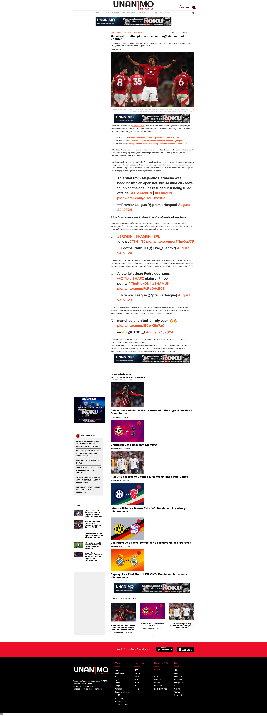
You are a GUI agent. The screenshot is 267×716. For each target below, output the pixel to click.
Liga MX (118, 695)
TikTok (177, 692)
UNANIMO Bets (162, 663)
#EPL (155, 236)
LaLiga (117, 686)
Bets (155, 13)
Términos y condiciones (83, 686)
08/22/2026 (126, 417)
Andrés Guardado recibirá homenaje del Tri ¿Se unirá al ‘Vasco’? (153, 138)
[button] (151, 636)
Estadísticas (143, 13)
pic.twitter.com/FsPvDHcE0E (141, 288)
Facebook (178, 679)
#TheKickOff (141, 193)
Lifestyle (157, 679)
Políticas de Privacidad (82, 689)
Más (176, 663)
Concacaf (119, 689)
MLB (136, 679)
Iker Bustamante (116, 49)
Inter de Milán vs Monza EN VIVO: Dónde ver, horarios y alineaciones (88, 480)
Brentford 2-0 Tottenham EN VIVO (134, 445)
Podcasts (116, 13)
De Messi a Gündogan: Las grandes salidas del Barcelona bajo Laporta (155, 141)
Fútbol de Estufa (129, 13)
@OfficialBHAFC (130, 278)
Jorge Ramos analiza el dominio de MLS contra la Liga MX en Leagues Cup (93, 556)
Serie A (117, 683)
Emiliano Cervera (116, 417)
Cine (156, 676)
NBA (136, 670)
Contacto (98, 689)
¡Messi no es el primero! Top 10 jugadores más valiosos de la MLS (94, 513)
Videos (177, 670)
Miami (107, 13)
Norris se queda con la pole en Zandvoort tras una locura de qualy (88, 453)
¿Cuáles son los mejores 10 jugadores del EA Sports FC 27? (93, 524)
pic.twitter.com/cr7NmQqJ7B (170, 241)
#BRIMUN (125, 236)
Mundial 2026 (120, 701)
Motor (136, 683)
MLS (116, 676)
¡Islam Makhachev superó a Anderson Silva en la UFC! (94, 535)
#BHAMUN (163, 193)
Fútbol (119, 32)
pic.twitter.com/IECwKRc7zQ (141, 326)
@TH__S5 (137, 241)
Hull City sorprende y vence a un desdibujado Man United (149, 476)
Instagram (178, 683)
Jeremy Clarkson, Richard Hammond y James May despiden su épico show (157, 144)
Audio (176, 673)
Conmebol (119, 698)
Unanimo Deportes (116, 448)
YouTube (177, 689)
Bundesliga (119, 673)
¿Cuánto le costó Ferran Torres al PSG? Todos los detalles (93, 545)
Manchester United (127, 377)
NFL (136, 686)
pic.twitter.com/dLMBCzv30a (141, 198)
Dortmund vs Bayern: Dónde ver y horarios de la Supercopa (151, 542)
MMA (136, 676)
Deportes (126, 32)
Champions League (122, 692)
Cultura (158, 669)
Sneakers (158, 686)
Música (157, 683)
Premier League (137, 32)
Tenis (136, 689)
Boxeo (137, 673)
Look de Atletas (160, 689)
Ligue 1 (117, 679)
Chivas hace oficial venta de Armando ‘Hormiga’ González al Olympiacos (123, 627)
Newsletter (164, 13)
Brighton (115, 377)
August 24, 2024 (159, 332)
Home (112, 32)
